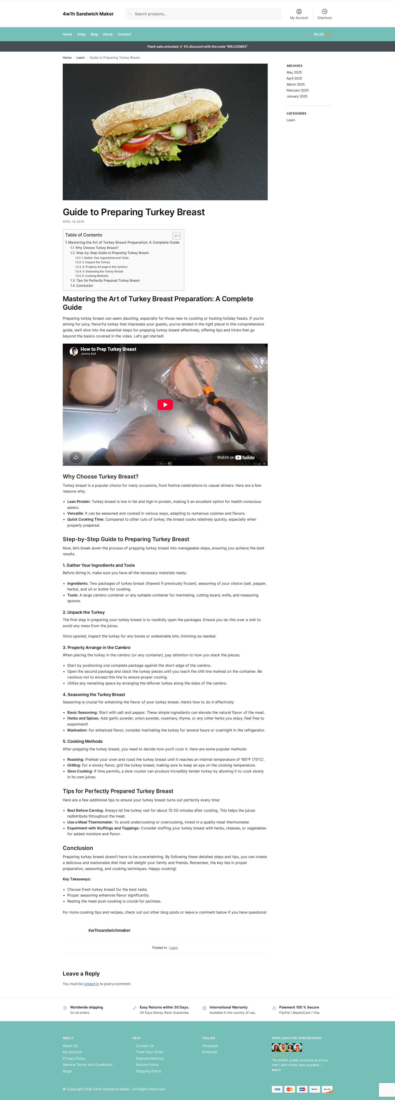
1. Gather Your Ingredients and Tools (104, 258)
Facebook (210, 1046)
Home (67, 57)
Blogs (67, 1071)
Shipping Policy (148, 1071)
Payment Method (149, 1058)
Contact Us (145, 1046)
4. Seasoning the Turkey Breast (102, 271)
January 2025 (297, 96)
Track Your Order (150, 1052)
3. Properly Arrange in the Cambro (105, 266)
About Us (70, 1046)
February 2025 (298, 90)
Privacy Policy (74, 1058)
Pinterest (209, 1052)
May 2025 (294, 72)
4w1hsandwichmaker (109, 930)
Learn (80, 57)
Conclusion (84, 285)
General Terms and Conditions (88, 1064)
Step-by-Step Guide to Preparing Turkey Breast (112, 253)
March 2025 (296, 84)
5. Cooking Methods (95, 275)
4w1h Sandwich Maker (88, 14)
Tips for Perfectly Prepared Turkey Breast (108, 280)
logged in (91, 984)
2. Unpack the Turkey (96, 262)
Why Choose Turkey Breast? (97, 248)
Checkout (324, 18)
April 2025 (294, 78)
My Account (299, 18)
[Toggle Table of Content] (174, 236)
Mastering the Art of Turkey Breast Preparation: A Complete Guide (123, 242)
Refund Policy (147, 1064)
